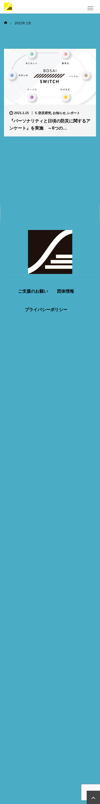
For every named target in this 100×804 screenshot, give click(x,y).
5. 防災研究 (43, 113)
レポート (73, 113)
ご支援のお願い (33, 291)
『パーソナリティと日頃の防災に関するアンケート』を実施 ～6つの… (49, 124)
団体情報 (65, 291)
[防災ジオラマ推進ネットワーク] (8, 6)
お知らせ (59, 113)
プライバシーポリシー (46, 310)
